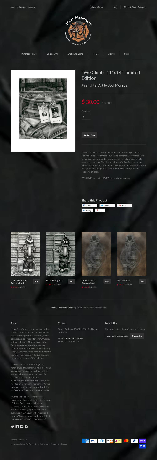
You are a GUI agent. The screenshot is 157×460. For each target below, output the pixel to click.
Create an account (27, 7)
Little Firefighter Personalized (19, 282)
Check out (141, 7)
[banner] (78, 30)
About (111, 53)
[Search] (115, 7)
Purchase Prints (29, 53)
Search (14, 440)
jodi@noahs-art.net (74, 338)
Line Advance (123, 280)
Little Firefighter (54, 280)
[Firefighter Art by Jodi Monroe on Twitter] (12, 426)
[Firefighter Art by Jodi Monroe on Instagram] (22, 426)
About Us (23, 440)
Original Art (52, 53)
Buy (36, 281)
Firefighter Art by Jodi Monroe (104, 85)
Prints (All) (72, 307)
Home (96, 53)
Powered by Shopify (59, 444)
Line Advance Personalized (88, 282)
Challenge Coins (75, 53)
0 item (130, 7)
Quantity (86, 111)
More (127, 53)
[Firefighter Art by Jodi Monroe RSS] (26, 426)
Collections (61, 307)
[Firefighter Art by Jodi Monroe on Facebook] (17, 426)
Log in (13, 7)
